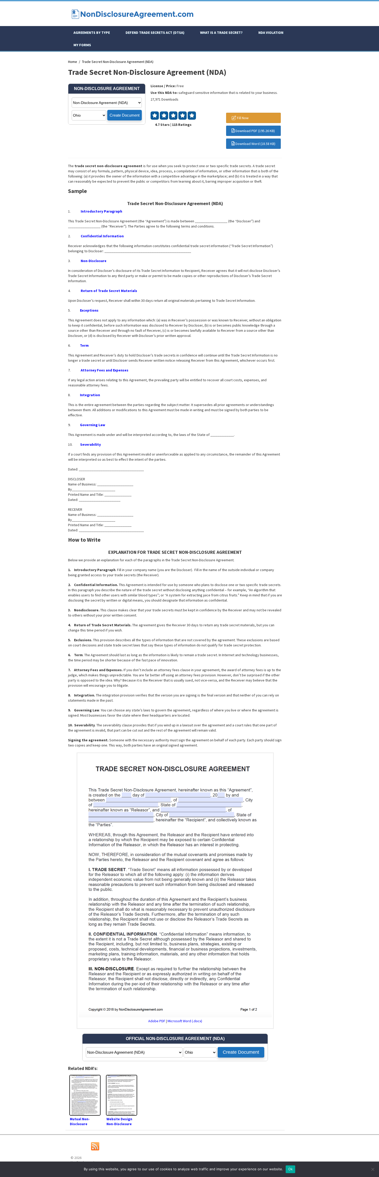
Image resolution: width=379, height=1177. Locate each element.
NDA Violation (270, 32)
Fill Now (242, 118)
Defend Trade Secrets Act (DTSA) (155, 32)
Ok (290, 1169)
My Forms (82, 45)
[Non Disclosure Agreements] (132, 21)
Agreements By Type (91, 32)
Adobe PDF (156, 1021)
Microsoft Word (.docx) (185, 1021)
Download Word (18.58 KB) (255, 143)
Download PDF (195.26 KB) (255, 130)
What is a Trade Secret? (221, 32)
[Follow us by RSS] (95, 1149)
